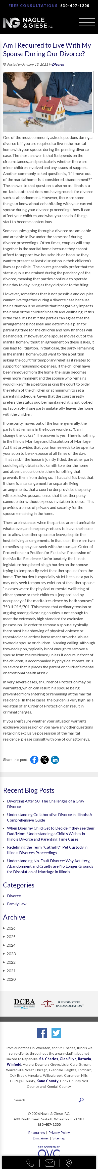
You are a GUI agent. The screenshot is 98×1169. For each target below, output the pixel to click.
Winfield (14, 1064)
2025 (9, 936)
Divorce (58, 64)
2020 (9, 979)
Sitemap (59, 1138)
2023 (9, 953)
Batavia (84, 1059)
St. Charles (48, 1059)
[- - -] (87, 22)
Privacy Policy (59, 1132)
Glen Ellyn (68, 1059)
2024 (9, 945)
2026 (9, 928)
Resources (36, 1132)
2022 (9, 962)
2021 (9, 970)
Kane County (47, 1081)
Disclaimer (41, 1138)
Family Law (16, 903)
